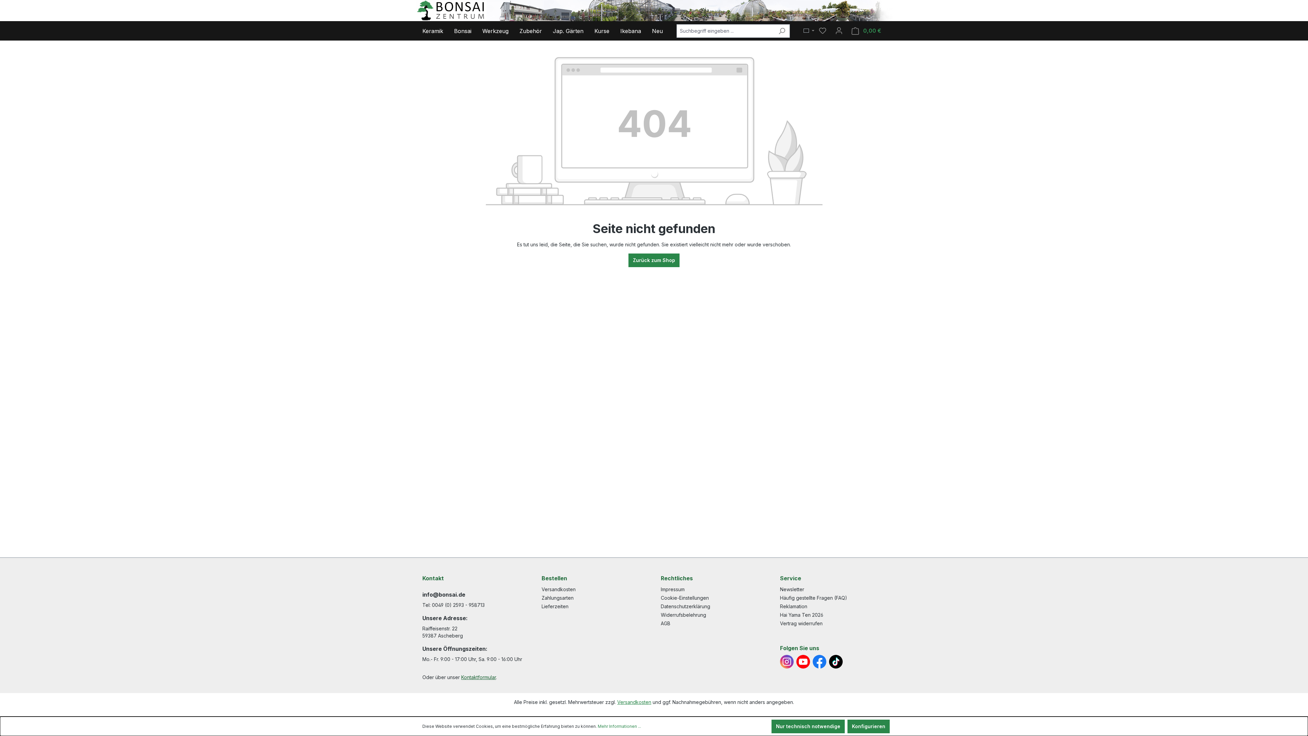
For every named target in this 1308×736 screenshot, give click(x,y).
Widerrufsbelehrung (683, 615)
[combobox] (725, 31)
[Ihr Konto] (839, 30)
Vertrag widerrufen (801, 623)
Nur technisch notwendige (808, 726)
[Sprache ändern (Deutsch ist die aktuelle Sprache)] (809, 31)
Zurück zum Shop (654, 260)
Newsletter (792, 589)
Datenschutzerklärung (685, 606)
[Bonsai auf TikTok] (836, 662)
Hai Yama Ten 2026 (801, 615)
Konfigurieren (868, 726)
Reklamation (793, 606)
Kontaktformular (478, 677)
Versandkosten (559, 589)
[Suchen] (782, 31)
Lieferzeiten (555, 606)
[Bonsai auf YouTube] (803, 662)
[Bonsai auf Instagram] (787, 662)
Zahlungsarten (558, 598)
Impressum (673, 589)
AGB (665, 623)
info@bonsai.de (443, 594)
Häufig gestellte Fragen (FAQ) (813, 598)
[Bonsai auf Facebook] (819, 662)
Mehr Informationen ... (619, 726)
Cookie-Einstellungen (685, 598)
